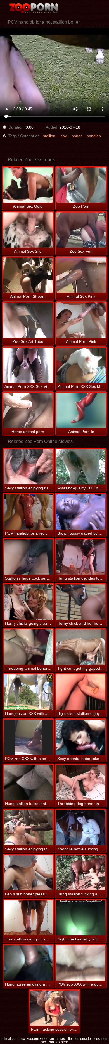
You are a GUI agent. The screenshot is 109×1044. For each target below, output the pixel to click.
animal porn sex (13, 1039)
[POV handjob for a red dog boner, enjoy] (28, 512)
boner (77, 136)
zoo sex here (58, 1042)
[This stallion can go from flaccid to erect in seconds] (28, 917)
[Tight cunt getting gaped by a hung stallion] (80, 647)
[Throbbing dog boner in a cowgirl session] (80, 782)
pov (63, 136)
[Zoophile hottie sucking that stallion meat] (80, 827)
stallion (49, 136)
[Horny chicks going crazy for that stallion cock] (28, 602)
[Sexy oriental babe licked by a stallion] (80, 737)
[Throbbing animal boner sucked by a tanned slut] (28, 647)
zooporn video (37, 1039)
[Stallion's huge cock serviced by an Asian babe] (28, 557)
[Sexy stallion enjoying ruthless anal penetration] (28, 466)
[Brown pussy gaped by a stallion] (80, 512)
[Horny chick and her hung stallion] (80, 602)
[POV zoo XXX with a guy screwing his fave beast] (80, 963)
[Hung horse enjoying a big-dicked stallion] (28, 963)
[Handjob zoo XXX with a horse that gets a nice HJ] (28, 692)
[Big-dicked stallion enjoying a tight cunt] (80, 692)
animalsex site (61, 1039)
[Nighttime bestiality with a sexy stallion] (80, 917)
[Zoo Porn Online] (33, 8)
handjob (94, 136)
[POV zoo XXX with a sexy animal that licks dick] (28, 737)
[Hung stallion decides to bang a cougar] (80, 557)
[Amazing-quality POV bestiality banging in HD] (80, 466)
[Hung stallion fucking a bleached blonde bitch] (80, 872)
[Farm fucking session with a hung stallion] (54, 1008)
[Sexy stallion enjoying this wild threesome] (28, 827)
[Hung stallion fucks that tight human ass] (28, 782)
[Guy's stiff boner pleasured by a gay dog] (28, 872)
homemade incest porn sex (75, 1040)
